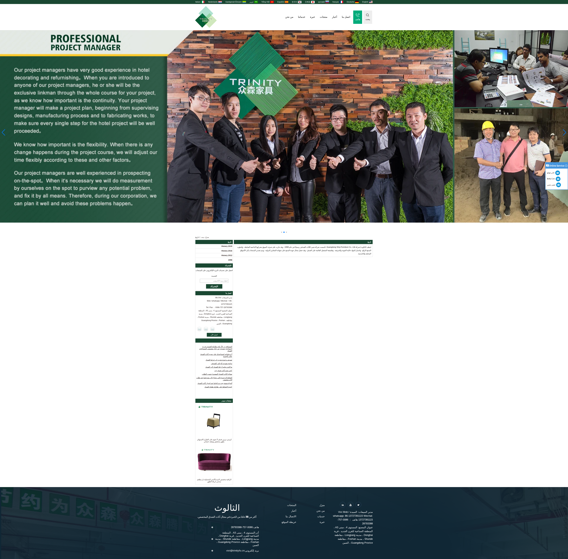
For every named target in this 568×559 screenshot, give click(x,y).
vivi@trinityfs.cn (235, 550)
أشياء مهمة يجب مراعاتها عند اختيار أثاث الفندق (214, 383)
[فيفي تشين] (199, 329)
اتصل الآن (214, 335)
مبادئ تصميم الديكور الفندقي (221, 363)
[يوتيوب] (350, 504)
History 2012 (226, 255)
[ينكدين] (343, 504)
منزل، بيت (205, 237)
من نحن (289, 17)
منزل (322, 505)
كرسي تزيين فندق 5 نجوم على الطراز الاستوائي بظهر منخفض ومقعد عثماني (214, 441)
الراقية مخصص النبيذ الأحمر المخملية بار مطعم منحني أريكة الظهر (214, 480)
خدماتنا (301, 17)
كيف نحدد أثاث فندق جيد (223, 371)
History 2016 (226, 251)
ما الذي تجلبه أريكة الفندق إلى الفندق (218, 367)
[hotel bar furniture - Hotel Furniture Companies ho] (284, 126)
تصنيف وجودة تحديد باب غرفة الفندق (219, 360)
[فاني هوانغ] (212, 329)
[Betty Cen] (206, 329)
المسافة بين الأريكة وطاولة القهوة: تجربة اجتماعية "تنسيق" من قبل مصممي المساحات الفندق (215, 349)
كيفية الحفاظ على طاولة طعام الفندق (218, 387)
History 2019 (226, 246)
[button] (286, 232)
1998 (230, 260)
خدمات (321, 516)
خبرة (312, 17)
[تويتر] (358, 504)
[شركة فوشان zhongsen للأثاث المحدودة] (206, 27)
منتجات (323, 17)
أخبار (334, 17)
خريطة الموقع (289, 522)
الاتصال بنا (291, 516)
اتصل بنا (346, 17)
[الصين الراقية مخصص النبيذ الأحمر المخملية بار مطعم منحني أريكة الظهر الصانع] (214, 460)
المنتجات (291, 505)
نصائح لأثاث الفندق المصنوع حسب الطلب (217, 374)
